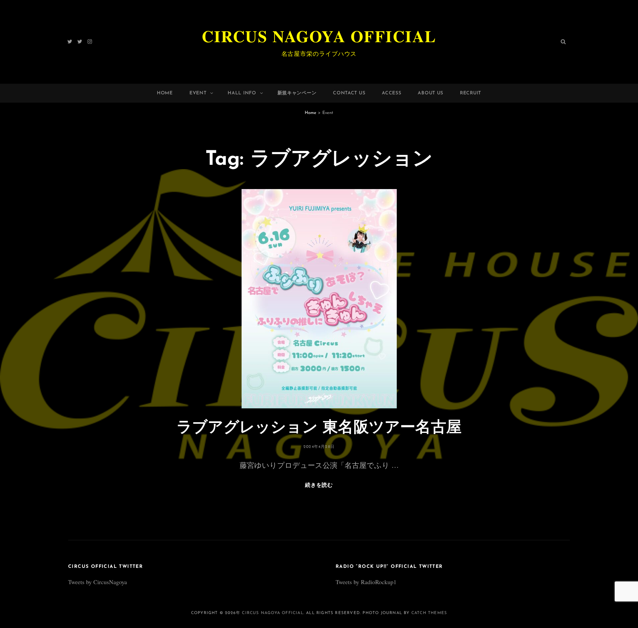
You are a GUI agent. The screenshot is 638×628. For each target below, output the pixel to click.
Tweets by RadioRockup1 (366, 582)
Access (391, 93)
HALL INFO (242, 93)
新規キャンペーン (297, 93)
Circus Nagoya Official (319, 36)
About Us (430, 93)
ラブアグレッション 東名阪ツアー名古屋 (319, 428)
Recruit (470, 93)
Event (198, 93)
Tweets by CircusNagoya (97, 582)
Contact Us (349, 93)
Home (165, 93)
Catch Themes (429, 613)
